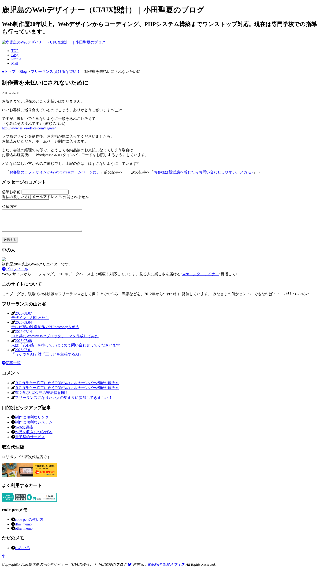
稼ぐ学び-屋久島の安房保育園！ (42, 393)
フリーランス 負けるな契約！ (55, 71)
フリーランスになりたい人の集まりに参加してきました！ (63, 398)
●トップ (8, 71)
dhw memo (23, 524)
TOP (15, 51)
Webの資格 (24, 427)
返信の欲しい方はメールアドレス (45, 197)
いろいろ (22, 548)
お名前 (12, 192)
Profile (16, 59)
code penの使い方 (29, 519)
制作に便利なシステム (33, 422)
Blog (15, 55)
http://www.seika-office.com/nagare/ (29, 128)
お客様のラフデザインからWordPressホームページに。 (54, 172)
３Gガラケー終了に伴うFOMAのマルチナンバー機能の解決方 (67, 383)
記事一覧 (13, 363)
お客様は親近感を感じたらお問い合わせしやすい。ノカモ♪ (203, 172)
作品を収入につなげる (33, 432)
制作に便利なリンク (32, 417)
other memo (24, 528)
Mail (14, 63)
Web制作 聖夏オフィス (166, 564)
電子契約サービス (30, 437)
